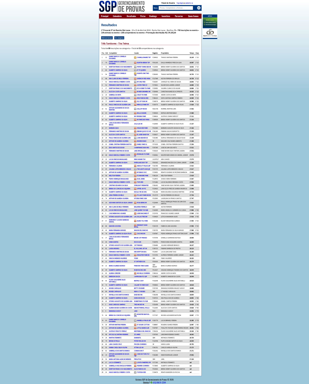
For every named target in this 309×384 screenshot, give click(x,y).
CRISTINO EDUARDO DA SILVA (118, 185)
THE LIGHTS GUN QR (143, 169)
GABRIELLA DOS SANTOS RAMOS (119, 351)
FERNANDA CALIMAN (115, 166)
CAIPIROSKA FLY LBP (140, 276)
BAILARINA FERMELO (140, 207)
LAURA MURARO (114, 248)
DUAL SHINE (141, 179)
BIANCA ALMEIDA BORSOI (117, 266)
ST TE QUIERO (141, 70)
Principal (104, 16)
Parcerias (179, 16)
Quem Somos (193, 16)
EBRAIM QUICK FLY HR (144, 131)
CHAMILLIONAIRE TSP (144, 57)
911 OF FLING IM (142, 101)
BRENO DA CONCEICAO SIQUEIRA (119, 189)
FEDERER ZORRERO (143, 366)
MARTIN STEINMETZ (115, 338)
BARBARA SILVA (114, 128)
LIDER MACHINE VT (143, 213)
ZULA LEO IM (138, 124)
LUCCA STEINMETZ (115, 362)
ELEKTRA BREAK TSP (143, 62)
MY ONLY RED (141, 82)
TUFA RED (140, 182)
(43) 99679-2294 (159, 382)
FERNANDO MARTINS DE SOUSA (119, 85)
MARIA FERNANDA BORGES (117, 230)
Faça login (180, 3)
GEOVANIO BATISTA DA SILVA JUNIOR (121, 203)
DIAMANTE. (137, 338)
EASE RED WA (138, 295)
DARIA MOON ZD (139, 298)
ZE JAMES (137, 334)
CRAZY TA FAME (142, 95)
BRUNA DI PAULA (114, 341)
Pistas (143, 16)
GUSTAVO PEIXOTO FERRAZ (118, 331)
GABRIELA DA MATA (115, 95)
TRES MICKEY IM (139, 304)
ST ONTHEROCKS (139, 261)
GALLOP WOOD (142, 109)
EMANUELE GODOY (115, 311)
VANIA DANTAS (113, 242)
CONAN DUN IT (139, 351)
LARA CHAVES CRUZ (115, 344)
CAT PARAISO (138, 245)
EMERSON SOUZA (114, 276)
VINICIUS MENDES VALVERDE (118, 258)
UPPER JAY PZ (141, 189)
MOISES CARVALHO (115, 288)
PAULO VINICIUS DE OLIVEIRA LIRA (120, 105)
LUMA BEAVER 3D (142, 138)
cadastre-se (189, 3)
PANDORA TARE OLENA (141, 266)
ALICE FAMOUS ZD (140, 369)
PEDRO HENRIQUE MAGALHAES (119, 179)
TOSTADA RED (141, 372)
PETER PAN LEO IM (140, 341)
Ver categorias (119, 38)
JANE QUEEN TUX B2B (141, 210)
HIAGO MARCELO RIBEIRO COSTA (119, 82)
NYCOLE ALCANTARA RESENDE (118, 334)
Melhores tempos (107, 38)
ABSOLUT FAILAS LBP (143, 166)
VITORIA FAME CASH (140, 198)
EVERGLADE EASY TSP (141, 162)
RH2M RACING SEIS (140, 270)
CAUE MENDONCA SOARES (117, 213)
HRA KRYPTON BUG (140, 252)
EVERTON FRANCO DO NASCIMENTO (120, 67)
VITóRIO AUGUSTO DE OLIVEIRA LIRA (120, 217)
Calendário (117, 16)
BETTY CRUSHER (139, 288)
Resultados (131, 16)
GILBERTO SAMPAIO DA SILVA (118, 70)
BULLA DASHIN (141, 113)
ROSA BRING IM (142, 203)
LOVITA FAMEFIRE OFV (144, 362)
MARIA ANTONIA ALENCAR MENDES (120, 359)
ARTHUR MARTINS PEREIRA (117, 325)
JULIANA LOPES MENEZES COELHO (120, 169)
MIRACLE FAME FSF (143, 105)
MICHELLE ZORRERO (143, 273)
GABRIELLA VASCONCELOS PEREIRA (120, 366)
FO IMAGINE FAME (142, 175)
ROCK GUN (137, 242)
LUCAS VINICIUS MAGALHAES (118, 159)
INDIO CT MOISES (139, 291)
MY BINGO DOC (142, 172)
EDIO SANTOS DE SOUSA (116, 147)
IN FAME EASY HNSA (143, 119)
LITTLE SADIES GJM (143, 328)
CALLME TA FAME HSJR (141, 285)
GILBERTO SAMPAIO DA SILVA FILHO (120, 233)
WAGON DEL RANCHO (141, 230)
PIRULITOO (137, 359)
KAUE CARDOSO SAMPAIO (117, 304)
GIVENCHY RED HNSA (143, 78)
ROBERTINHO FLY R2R (141, 301)
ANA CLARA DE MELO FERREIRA (119, 78)
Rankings (153, 16)
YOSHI (136, 258)
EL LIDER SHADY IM (143, 134)
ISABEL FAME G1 (142, 144)
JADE (135, 311)
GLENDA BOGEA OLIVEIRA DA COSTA (120, 308)
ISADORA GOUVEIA (115, 226)
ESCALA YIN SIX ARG (140, 192)
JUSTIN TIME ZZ (142, 85)
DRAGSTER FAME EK (143, 255)
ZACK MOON (141, 233)
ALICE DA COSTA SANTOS (117, 91)
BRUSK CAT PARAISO (140, 238)
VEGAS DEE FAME (142, 128)
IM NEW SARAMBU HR (143, 91)
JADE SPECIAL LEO (140, 151)
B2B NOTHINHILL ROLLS (141, 308)
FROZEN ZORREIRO (140, 344)
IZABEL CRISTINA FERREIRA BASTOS (120, 144)
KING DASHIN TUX (139, 159)
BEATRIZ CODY (139, 281)
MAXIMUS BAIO (141, 141)
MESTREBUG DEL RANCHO (142, 331)
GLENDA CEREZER (114, 273)
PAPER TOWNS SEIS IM (144, 67)
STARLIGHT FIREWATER (141, 185)
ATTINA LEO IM (138, 347)
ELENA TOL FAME (142, 221)
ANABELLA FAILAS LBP (144, 320)
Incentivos (166, 16)
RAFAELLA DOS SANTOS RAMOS (119, 295)
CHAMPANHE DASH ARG (141, 147)
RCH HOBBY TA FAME (143, 88)
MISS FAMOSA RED (142, 98)
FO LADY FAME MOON (144, 195)
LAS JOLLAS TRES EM (140, 217)
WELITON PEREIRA (114, 175)
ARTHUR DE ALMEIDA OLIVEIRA (118, 141)
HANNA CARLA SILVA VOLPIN (118, 347)
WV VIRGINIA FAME (140, 116)
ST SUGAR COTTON (143, 325)
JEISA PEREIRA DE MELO (116, 195)
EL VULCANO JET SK (140, 248)
